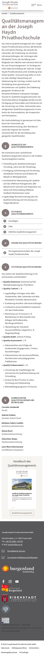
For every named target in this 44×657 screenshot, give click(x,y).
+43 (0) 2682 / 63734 (14, 541)
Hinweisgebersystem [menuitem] (9, 652)
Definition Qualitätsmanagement (22, 232)
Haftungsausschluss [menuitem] (19, 648)
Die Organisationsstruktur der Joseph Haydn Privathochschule (24, 253)
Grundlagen (13, 221)
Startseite (4, 13)
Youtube (17, 581)
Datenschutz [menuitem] (34, 648)
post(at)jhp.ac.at (15, 544)
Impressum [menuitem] (5, 648)
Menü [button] (39, 5)
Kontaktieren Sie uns (16, 551)
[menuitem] (18, 644)
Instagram (10, 581)
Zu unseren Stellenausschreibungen (22, 557)
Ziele (10, 226)
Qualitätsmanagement (17, 13)
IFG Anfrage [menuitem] (23, 652)
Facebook (3, 581)
